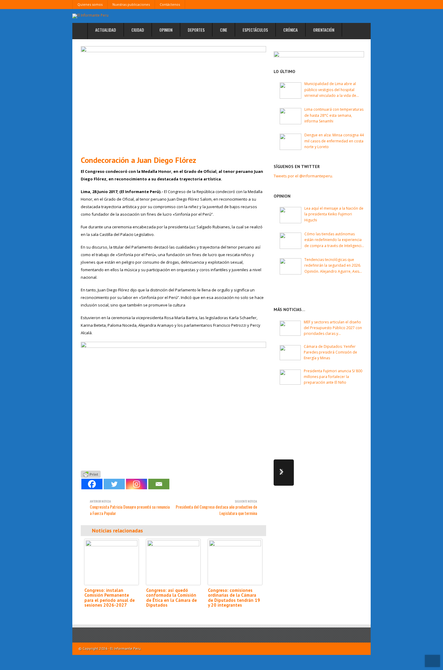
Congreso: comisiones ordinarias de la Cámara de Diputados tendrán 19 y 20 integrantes (234, 597)
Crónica (290, 30)
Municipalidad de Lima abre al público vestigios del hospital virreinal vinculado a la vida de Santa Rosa (330, 89)
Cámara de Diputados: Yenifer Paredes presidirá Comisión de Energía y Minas (330, 352)
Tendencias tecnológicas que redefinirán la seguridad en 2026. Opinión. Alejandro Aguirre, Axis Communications (332, 265)
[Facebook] (91, 484)
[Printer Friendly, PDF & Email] (91, 473)
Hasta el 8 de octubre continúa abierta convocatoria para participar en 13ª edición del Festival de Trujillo (342, 415)
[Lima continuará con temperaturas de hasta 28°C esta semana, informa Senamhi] (290, 116)
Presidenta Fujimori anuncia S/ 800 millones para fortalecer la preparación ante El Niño (333, 376)
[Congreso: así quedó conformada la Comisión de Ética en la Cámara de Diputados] (173, 562)
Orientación (323, 30)
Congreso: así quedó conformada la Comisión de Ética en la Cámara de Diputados (171, 597)
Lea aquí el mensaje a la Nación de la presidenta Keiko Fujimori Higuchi (333, 214)
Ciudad (137, 30)
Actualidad (105, 30)
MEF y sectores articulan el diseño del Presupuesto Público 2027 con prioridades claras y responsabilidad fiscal (333, 328)
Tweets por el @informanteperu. (303, 176)
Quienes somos (89, 4)
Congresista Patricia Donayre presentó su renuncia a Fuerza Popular (130, 507)
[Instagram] (136, 484)
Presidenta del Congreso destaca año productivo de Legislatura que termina (216, 507)
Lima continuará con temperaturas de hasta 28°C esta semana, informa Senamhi (333, 115)
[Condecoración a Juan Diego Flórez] (173, 98)
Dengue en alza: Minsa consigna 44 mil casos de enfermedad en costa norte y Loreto (334, 140)
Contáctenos (170, 4)
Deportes (196, 30)
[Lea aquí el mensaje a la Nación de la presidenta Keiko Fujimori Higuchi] (290, 215)
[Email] (158, 484)
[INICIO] (80, 31)
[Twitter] (114, 484)
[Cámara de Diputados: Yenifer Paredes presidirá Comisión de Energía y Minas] (290, 352)
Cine (223, 30)
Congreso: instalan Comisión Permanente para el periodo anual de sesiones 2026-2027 (109, 597)
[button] (284, 472)
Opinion (165, 30)
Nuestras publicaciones (131, 4)
